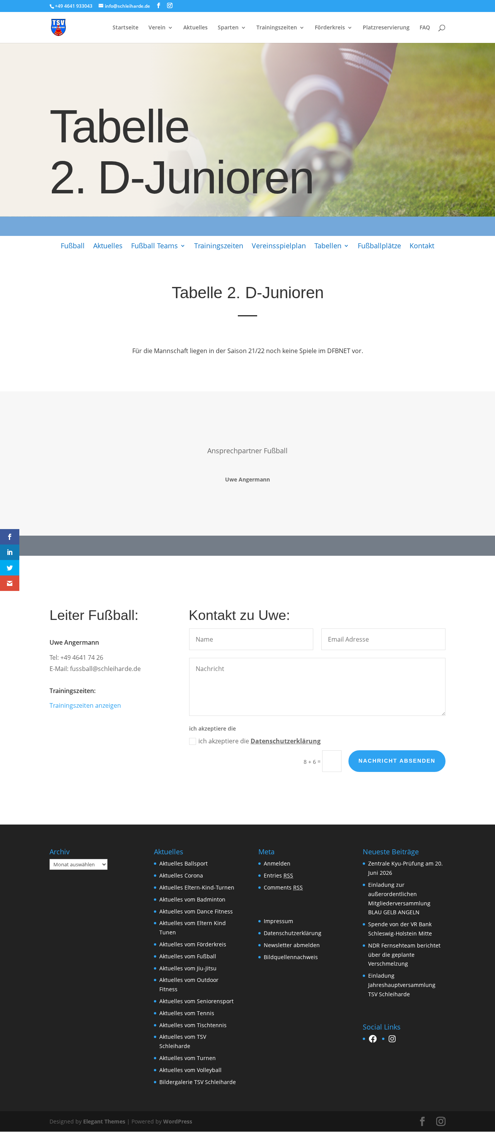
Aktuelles (195, 28)
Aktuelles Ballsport (183, 863)
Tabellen (327, 246)
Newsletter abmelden (292, 945)
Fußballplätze (379, 246)
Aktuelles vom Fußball (187, 956)
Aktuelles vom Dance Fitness (196, 911)
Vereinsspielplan (279, 246)
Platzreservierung (386, 28)
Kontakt (422, 246)
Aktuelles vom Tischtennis (193, 1025)
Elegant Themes (104, 1121)
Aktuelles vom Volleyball (190, 1070)
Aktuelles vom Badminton (192, 899)
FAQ (425, 28)
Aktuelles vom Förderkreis (192, 944)
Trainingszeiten (276, 28)
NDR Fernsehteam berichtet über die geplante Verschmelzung (404, 955)
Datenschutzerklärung (286, 741)
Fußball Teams (154, 246)
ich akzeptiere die (259, 741)
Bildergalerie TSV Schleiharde (197, 1082)
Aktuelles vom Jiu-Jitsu (188, 968)
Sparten (228, 28)
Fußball (73, 246)
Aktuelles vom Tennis (186, 1013)
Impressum (278, 921)
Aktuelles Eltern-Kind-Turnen (196, 887)
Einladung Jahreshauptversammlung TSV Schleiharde (401, 985)
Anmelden (277, 863)
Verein (157, 28)
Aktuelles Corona (181, 875)
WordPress (177, 1121)
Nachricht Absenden (396, 761)
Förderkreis (330, 28)
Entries (278, 875)
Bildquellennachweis (291, 957)
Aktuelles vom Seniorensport (196, 1001)
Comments (283, 887)
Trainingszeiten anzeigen (85, 705)
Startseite (125, 28)
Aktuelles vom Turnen (187, 1058)
